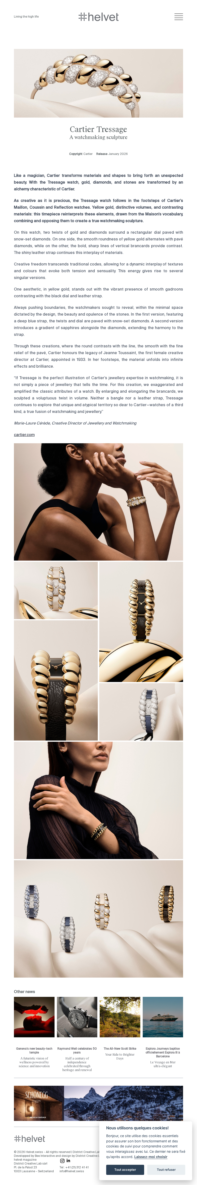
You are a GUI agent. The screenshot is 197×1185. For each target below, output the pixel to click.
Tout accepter (125, 1170)
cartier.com (24, 435)
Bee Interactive (45, 1156)
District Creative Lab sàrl (89, 1152)
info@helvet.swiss (72, 1171)
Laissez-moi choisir (150, 1157)
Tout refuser (166, 1170)
